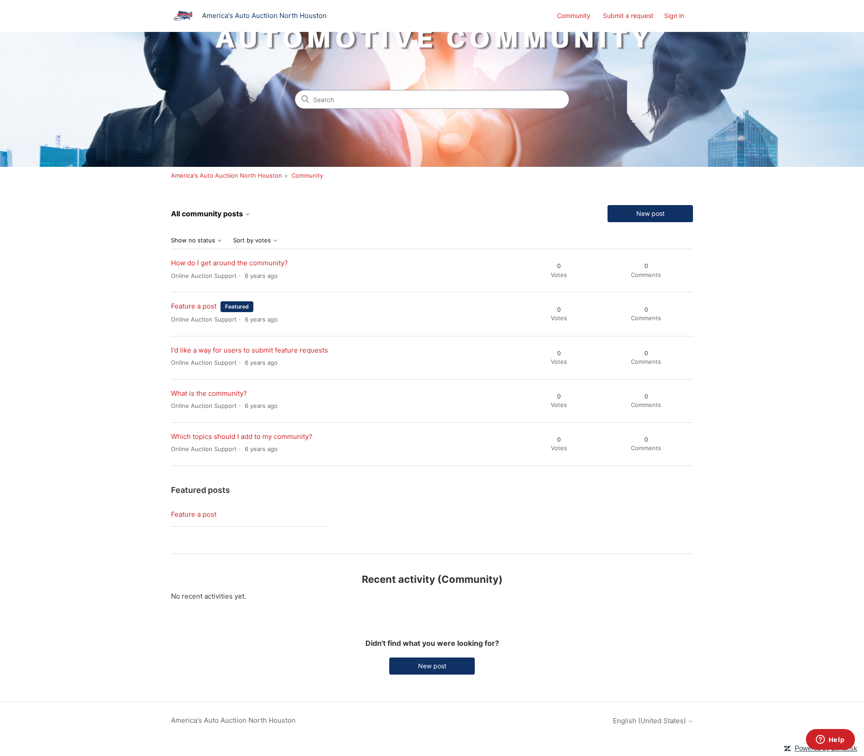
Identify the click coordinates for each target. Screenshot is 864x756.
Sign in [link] (674, 15)
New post (650, 213)
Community (573, 15)
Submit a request (628, 15)
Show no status (194, 240)
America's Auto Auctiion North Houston (226, 175)
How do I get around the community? (229, 263)
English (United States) (650, 721)
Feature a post (193, 306)
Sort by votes (253, 240)
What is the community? (209, 393)
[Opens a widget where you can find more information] (830, 740)
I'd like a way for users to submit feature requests (249, 350)
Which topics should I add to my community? (241, 436)
